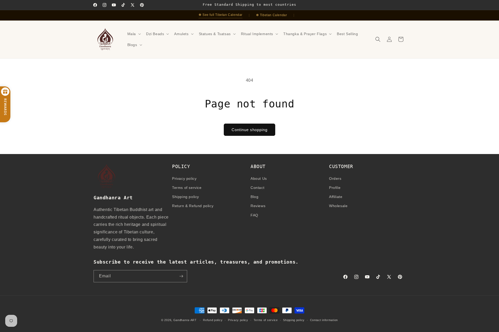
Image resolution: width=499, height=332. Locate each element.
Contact (257, 188)
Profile (334, 188)
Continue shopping (249, 129)
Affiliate (335, 197)
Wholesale (338, 206)
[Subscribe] (181, 276)
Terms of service (187, 188)
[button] (133, 33)
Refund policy (212, 320)
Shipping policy (185, 197)
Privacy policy (184, 178)
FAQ (254, 215)
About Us (259, 178)
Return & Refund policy (192, 206)
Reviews (258, 206)
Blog (254, 197)
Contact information (324, 320)
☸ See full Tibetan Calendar (220, 15)
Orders (335, 178)
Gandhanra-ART (185, 320)
